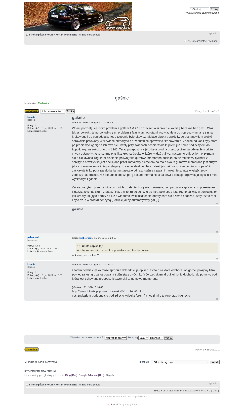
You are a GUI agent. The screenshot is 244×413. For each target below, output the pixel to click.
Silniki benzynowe (89, 34)
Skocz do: (144, 361)
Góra (217, 203)
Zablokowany (31, 110)
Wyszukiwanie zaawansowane (202, 12)
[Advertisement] (122, 68)
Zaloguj (214, 40)
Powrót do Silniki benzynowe (41, 361)
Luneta (84, 122)
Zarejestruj (200, 40)
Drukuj (210, 33)
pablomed (86, 238)
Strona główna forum (41, 34)
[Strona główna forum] (122, 16)
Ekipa (157, 390)
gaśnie (122, 98)
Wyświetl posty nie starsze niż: (87, 337)
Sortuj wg (133, 337)
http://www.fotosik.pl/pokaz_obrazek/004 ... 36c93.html (108, 291)
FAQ (188, 40)
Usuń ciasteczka (172, 390)
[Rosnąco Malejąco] (161, 337)
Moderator (43, 103)
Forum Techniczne (66, 34)
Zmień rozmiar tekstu (215, 33)
